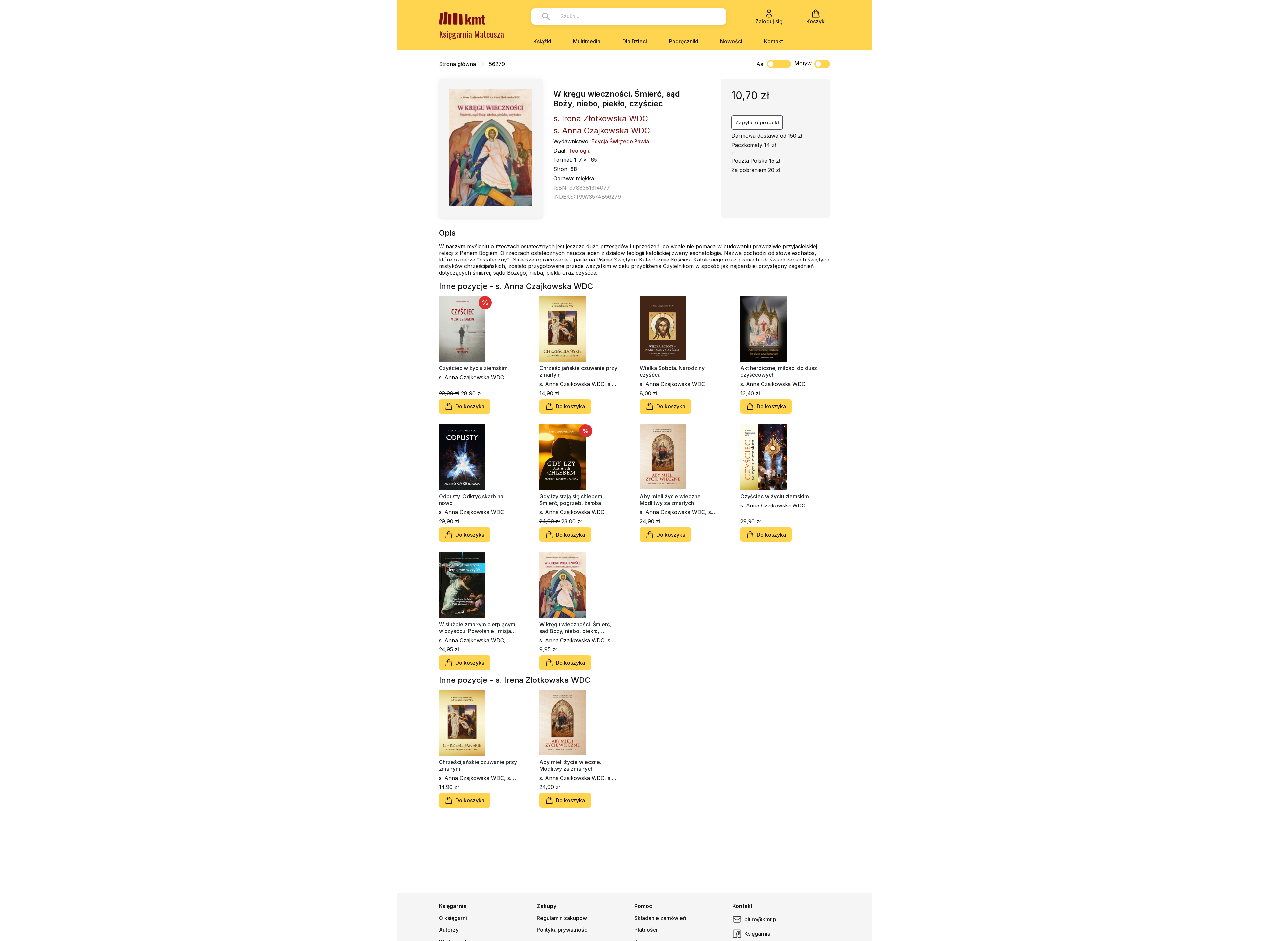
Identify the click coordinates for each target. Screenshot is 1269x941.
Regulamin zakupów (562, 918)
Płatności (645, 929)
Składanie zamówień (660, 918)
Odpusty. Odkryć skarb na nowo (471, 499)
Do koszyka (469, 406)
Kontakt (773, 41)
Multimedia (586, 41)
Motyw (803, 63)
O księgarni (453, 918)
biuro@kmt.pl (761, 919)
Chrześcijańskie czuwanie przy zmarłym (578, 371)
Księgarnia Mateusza (471, 33)
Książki (542, 41)
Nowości (731, 41)
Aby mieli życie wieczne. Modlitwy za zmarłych (671, 499)
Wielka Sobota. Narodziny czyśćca (672, 371)
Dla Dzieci (634, 41)
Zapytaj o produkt (757, 122)
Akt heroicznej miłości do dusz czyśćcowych (778, 371)
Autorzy (449, 929)
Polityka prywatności (563, 929)
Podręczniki (683, 41)
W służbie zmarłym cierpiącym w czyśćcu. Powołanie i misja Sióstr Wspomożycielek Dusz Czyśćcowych (477, 627)
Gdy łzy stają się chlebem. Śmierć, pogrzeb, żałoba (571, 499)
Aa (759, 64)
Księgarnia (757, 933)
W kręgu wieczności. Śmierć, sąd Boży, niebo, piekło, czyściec (575, 627)
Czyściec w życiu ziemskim (473, 368)
